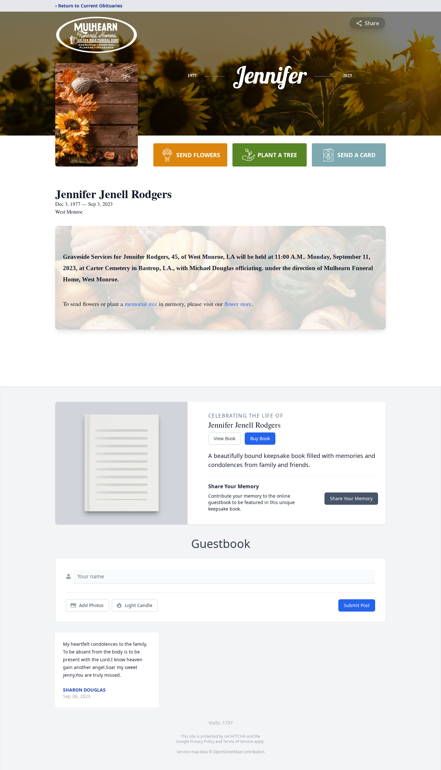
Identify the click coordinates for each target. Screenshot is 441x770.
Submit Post (357, 605)
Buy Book (260, 438)
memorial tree (141, 304)
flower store (237, 304)
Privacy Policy (202, 741)
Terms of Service (238, 741)
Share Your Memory (351, 498)
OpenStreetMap (227, 752)
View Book (224, 438)
